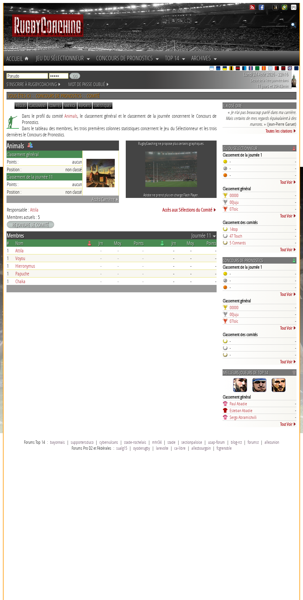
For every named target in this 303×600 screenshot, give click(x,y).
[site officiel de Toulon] (277, 68)
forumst (253, 442)
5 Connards (238, 243)
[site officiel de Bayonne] (212, 68)
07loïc (234, 209)
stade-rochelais (135, 442)
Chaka (20, 281)
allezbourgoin (201, 448)
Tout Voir (286, 182)
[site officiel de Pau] (257, 68)
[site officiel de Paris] (251, 68)
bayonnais (57, 442)
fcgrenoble (224, 448)
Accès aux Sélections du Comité (187, 209)
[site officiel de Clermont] (225, 68)
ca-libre (180, 448)
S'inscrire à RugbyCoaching (32, 84)
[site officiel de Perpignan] (264, 68)
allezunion (272, 442)
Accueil (15, 58)
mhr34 (157, 442)
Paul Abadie (238, 404)
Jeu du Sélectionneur (61, 58)
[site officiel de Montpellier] (244, 68)
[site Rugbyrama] (285, 8)
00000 (234, 195)
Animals (71, 115)
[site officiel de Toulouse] (283, 68)
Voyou (20, 258)
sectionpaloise (191, 442)
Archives (202, 58)
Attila (34, 209)
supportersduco (82, 442)
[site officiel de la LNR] (276, 8)
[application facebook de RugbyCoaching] (262, 8)
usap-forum (216, 442)
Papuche (22, 273)
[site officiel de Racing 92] (270, 68)
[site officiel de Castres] (218, 68)
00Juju (234, 202)
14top (234, 229)
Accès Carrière (103, 199)
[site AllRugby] (293, 8)
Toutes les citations (279, 131)
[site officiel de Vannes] (296, 68)
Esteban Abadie (241, 410)
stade (171, 442)
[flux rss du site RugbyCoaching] (252, 8)
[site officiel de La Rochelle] (231, 68)
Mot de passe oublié (86, 84)
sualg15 (121, 448)
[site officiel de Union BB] (290, 68)
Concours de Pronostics (125, 58)
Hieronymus (25, 265)
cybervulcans (108, 442)
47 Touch (236, 236)
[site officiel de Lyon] (238, 68)
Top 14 (173, 58)
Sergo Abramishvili (243, 417)
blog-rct (236, 442)
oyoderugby (141, 448)
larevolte (162, 448)
